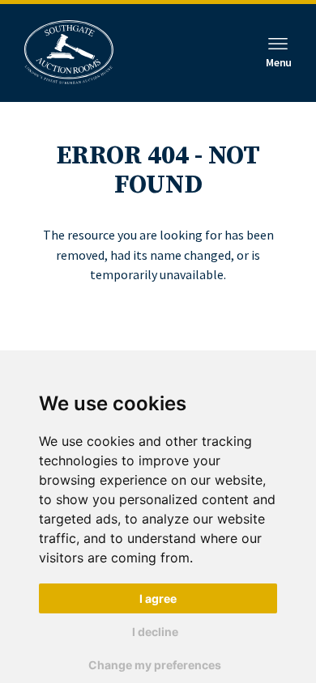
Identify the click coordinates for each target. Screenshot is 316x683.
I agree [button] (158, 598)
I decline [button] (155, 631)
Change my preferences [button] (154, 665)
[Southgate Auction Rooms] (68, 53)
